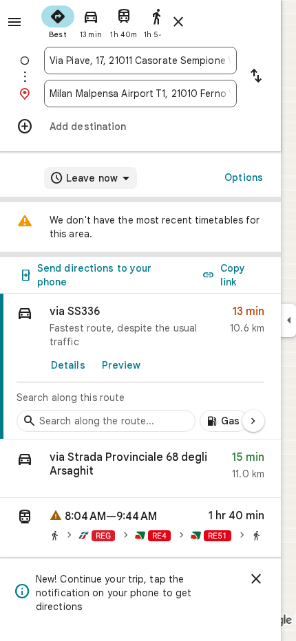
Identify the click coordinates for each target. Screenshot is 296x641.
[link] (140, 366)
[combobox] (140, 60)
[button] (140, 468)
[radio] (57, 21)
